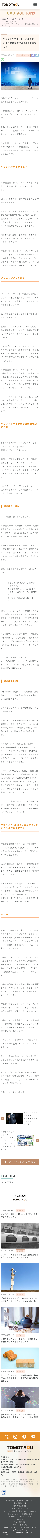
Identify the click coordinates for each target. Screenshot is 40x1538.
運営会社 (20, 1500)
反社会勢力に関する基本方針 (20, 1516)
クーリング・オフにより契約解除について (20, 1527)
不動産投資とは (10, 21)
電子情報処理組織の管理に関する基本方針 (20, 1511)
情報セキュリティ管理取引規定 (20, 1514)
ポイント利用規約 (20, 1525)
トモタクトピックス (17, 19)
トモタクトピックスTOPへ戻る (20, 1162)
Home (3, 19)
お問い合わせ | (10, 1500)
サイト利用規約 (20, 1522)
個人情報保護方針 (20, 1506)
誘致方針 (20, 1519)
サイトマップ (31, 1500)
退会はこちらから (20, 1530)
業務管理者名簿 (20, 1503)
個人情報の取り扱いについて (20, 1508)
